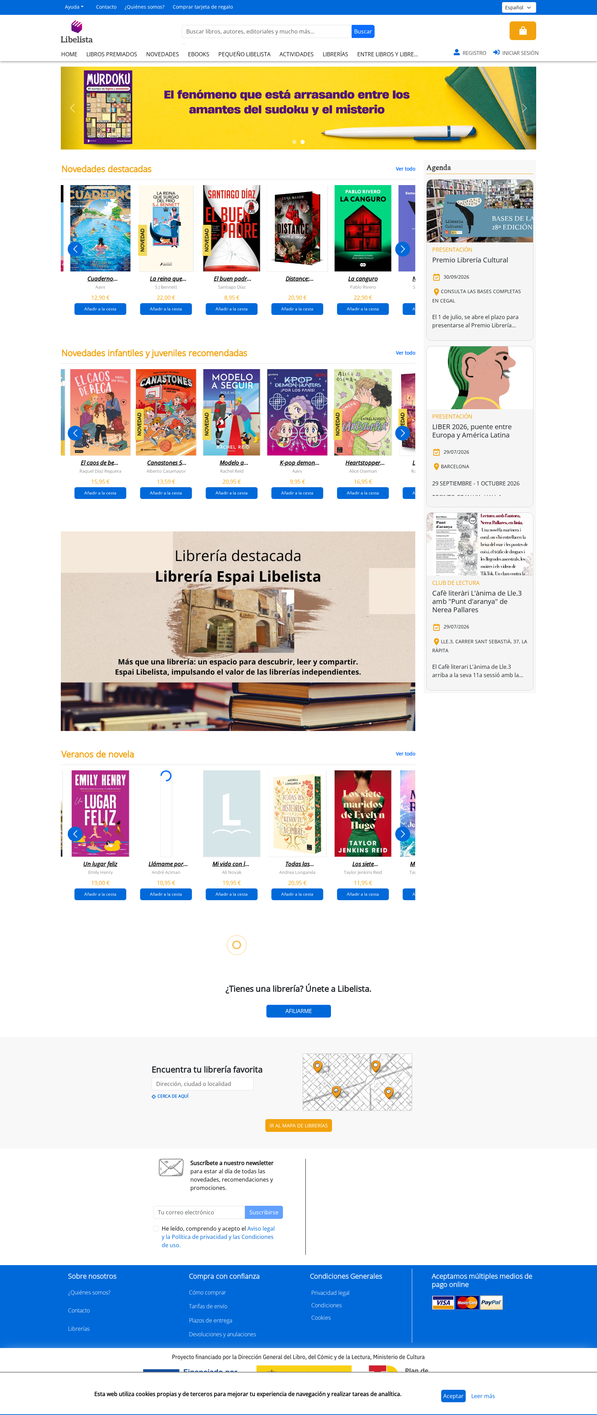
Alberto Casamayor (166, 471)
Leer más (483, 1396)
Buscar (363, 31)
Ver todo (405, 168)
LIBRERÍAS (335, 54)
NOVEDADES (162, 54)
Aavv (100, 287)
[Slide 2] (303, 142)
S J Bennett (166, 287)
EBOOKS (198, 54)
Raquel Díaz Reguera (100, 471)
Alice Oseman (363, 471)
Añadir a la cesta (100, 309)
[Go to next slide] (402, 249)
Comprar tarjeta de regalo (203, 6)
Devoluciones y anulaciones (222, 1334)
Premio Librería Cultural (470, 259)
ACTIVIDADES (296, 54)
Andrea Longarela (297, 872)
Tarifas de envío (208, 1306)
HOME (69, 54)
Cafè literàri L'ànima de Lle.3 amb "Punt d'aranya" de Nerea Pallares (477, 601)
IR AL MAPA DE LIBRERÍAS (298, 1125)
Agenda (438, 167)
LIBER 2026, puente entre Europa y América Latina (472, 431)
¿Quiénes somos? (144, 6)
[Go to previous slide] (75, 249)
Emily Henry (100, 872)
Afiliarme (298, 1011)
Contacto (106, 6)
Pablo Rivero (363, 287)
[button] (73, 108)
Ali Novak (231, 872)
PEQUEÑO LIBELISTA (244, 54)
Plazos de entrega (210, 1320)
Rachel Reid (232, 471)
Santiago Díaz (232, 287)
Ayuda (72, 6)
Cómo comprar (207, 1292)
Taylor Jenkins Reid (363, 872)
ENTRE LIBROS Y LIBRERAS (390, 54)
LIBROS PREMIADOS (111, 54)
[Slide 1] (294, 142)
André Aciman (166, 872)
